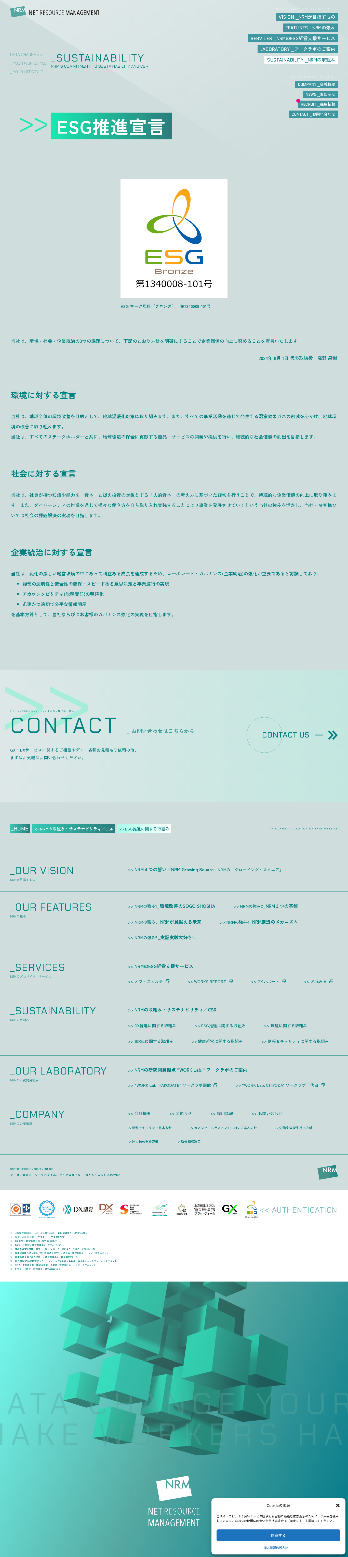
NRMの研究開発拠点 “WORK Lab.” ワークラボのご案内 (191, 1069)
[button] (337, 1505)
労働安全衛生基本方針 (295, 1127)
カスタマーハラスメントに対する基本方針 (225, 1127)
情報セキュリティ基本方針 (152, 1127)
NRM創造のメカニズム (262, 921)
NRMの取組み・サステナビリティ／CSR (176, 1009)
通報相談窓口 (191, 1141)
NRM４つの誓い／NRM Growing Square (209, 869)
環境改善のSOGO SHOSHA (175, 905)
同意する (278, 1535)
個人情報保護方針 (276, 1547)
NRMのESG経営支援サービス (164, 966)
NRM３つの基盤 (269, 905)
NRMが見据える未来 (168, 921)
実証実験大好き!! (165, 937)
